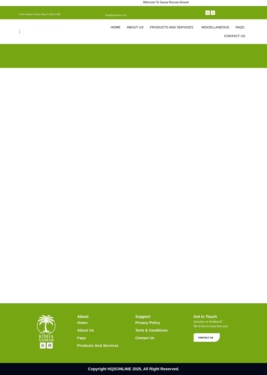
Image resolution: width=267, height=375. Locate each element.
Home (115, 27)
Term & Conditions (151, 330)
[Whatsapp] (213, 13)
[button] (172, 27)
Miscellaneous (215, 27)
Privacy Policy (147, 323)
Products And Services (98, 346)
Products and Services (171, 27)
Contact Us (234, 36)
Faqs (240, 27)
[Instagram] (207, 13)
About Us (135, 27)
